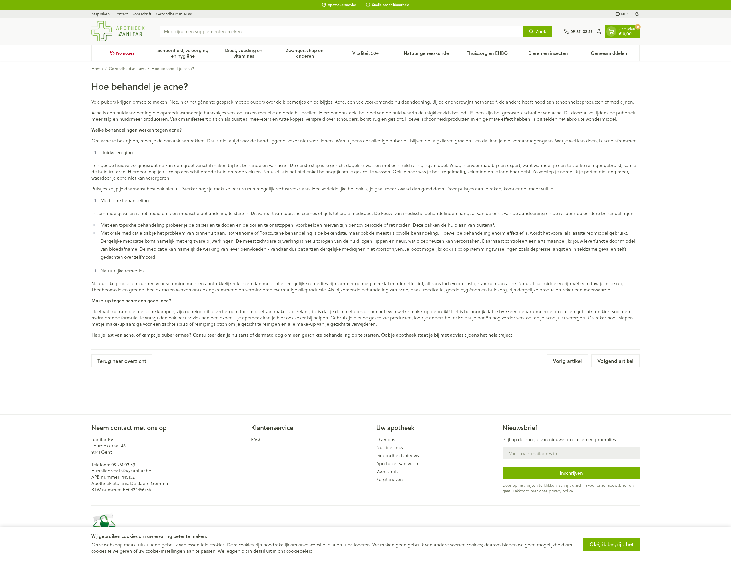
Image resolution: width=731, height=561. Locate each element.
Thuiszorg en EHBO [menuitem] (492, 54)
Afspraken (100, 14)
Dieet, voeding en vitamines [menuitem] (249, 53)
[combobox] (341, 31)
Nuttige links (389, 447)
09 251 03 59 (123, 464)
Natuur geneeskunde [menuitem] (430, 54)
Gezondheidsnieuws (174, 14)
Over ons (385, 439)
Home (97, 68)
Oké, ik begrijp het (611, 544)
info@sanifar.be (135, 470)
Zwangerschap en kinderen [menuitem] (310, 53)
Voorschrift (141, 14)
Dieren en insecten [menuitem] (553, 54)
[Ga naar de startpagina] (119, 31)
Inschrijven (571, 473)
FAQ (255, 439)
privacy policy (561, 491)
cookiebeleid (299, 551)
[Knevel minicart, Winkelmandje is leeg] (611, 31)
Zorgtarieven (389, 479)
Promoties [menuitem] (125, 53)
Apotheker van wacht (398, 463)
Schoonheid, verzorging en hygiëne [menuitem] (185, 53)
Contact (121, 14)
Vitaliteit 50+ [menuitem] (374, 54)
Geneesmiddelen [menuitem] (615, 54)
